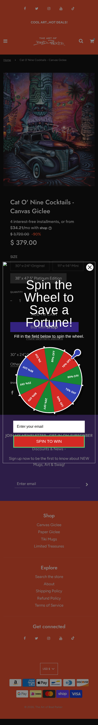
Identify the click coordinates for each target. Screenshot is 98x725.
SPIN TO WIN (49, 441)
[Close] (89, 267)
